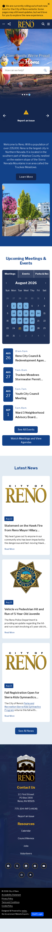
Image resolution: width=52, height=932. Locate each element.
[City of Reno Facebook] (8, 866)
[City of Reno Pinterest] (35, 866)
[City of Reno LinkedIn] (26, 866)
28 (20, 298)
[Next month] (45, 283)
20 (32, 321)
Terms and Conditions (10, 902)
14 (38, 313)
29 (26, 298)
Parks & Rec (42, 273)
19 (26, 321)
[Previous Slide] (4, 115)
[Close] (49, 4)
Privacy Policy (7, 899)
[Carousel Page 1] (22, 94)
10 (13, 313)
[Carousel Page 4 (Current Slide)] (29, 95)
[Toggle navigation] (3, 24)
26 (26, 328)
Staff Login (37, 914)
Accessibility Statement (11, 895)
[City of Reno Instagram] (21, 875)
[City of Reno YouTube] (44, 866)
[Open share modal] (9, 24)
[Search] (45, 70)
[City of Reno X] (17, 866)
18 (20, 321)
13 (32, 313)
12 (26, 313)
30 (32, 298)
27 (32, 328)
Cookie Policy (7, 906)
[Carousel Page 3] (26, 94)
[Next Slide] (47, 115)
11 (20, 313)
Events (26, 273)
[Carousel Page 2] (24, 94)
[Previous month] (6, 283)
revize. (24, 911)
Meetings (10, 273)
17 (13, 321)
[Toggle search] (43, 24)
